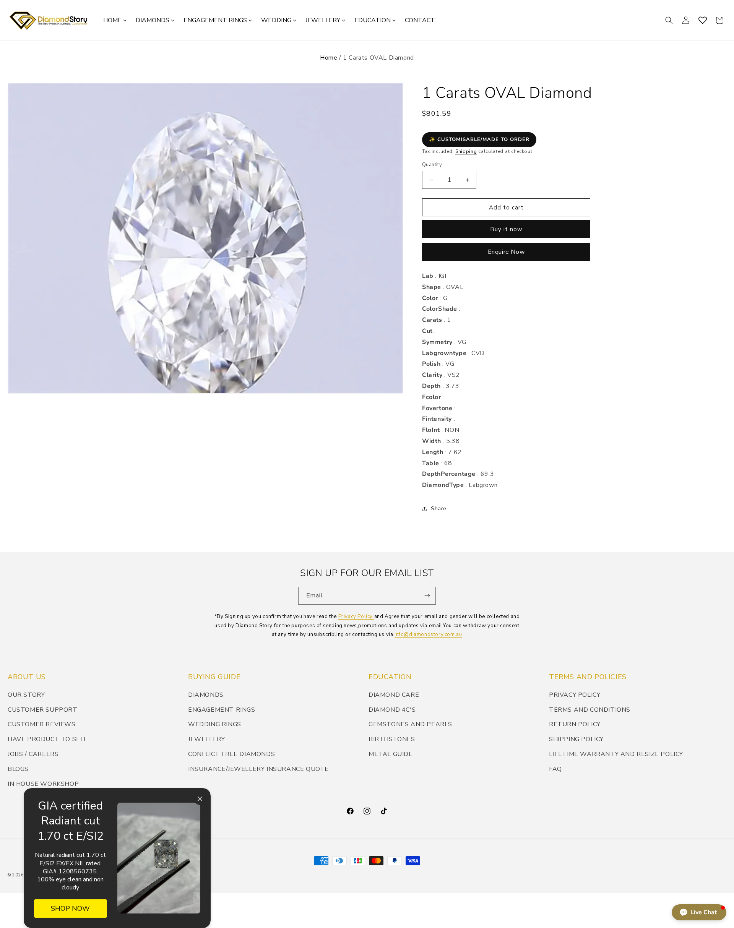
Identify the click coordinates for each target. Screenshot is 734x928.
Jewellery (206, 739)
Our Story (26, 695)
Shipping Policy (576, 739)
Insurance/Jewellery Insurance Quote (258, 769)
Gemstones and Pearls (410, 724)
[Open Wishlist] (702, 20)
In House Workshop (43, 784)
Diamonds (206, 695)
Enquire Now (506, 252)
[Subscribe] (427, 596)
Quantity (432, 164)
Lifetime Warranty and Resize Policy (616, 754)
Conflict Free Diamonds (231, 754)
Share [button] (439, 508)
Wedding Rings (214, 724)
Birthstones (392, 739)
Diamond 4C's (392, 710)
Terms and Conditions (589, 710)
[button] (669, 20)
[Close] (200, 799)
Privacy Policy (356, 616)
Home (328, 58)
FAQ (555, 769)
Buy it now (506, 229)
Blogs (18, 769)
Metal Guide (391, 754)
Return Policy (575, 724)
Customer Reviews (42, 724)
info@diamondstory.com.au (428, 634)
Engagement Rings (221, 710)
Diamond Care (394, 695)
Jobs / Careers (33, 754)
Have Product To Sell (48, 739)
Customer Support (43, 710)
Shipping (466, 151)
